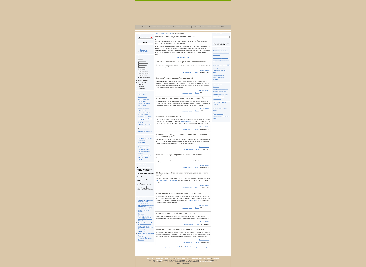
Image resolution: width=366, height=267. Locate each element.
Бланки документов (143, 108)
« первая (158, 246)
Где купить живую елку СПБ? (221, 65)
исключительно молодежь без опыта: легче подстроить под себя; (145, 175)
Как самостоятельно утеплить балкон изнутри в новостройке (180, 98)
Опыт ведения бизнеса (144, 124)
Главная (144, 27)
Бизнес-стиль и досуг (144, 99)
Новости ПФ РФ (142, 75)
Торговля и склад (143, 157)
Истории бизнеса (143, 114)
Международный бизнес (145, 119)
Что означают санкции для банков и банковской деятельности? (220, 97)
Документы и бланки (144, 147)
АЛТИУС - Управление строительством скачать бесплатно (145, 238)
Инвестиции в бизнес (144, 112)
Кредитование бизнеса (144, 116)
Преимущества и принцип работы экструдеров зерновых (178, 193)
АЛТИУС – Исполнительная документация (146, 234)
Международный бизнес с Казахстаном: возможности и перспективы (221, 53)
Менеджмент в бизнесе (144, 155)
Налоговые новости (213, 27)
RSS (222, 27)
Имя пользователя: (145, 38)
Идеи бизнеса (142, 110)
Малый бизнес (160, 33)
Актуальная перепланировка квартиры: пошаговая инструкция (181, 62)
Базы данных (142, 140)
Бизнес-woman (142, 101)
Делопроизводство (143, 145)
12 (190, 246)
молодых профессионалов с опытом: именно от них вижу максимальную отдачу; (145, 188)
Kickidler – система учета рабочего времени (145, 200)
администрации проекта (206, 261)
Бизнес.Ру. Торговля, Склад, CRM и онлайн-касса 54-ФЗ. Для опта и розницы (145, 218)
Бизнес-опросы (178, 27)
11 (188, 246)
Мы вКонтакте (142, 82)
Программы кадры (143, 149)
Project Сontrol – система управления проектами (145, 223)
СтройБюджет (142, 231)
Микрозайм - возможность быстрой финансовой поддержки (180, 229)
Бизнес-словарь (142, 97)
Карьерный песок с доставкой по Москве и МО (174, 78)
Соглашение (141, 88)
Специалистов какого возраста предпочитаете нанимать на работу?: (144, 169)
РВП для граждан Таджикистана (166, 180)
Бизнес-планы (142, 94)
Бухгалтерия (141, 142)
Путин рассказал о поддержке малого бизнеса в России (221, 116)
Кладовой (141, 214)
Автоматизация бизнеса (145, 138)
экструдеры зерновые (194, 200)
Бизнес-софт (189, 27)
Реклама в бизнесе (143, 129)
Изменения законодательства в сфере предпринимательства (220, 89)
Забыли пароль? (144, 51)
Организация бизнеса (144, 127)
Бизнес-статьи (167, 27)
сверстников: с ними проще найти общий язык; (144, 183)
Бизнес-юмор (142, 69)
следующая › (197, 246)
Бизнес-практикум (155, 27)
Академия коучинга (186, 121)
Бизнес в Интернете (144, 103)
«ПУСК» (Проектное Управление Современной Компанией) (145, 227)
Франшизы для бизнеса (145, 131)
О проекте (141, 86)
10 (185, 246)
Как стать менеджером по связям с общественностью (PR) (221, 60)
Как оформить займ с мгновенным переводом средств (219, 70)
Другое (140, 159)
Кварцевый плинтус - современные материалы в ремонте (179, 155)
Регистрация (143, 50)
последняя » (206, 246)
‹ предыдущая (167, 246)
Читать (196, 72)
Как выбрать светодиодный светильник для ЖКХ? (176, 213)
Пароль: (145, 42)
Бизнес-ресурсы (142, 105)
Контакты (140, 84)
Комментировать (186, 72)
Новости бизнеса (200, 27)
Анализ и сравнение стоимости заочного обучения (218, 77)
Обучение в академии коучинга (168, 116)
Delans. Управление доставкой (143, 211)
